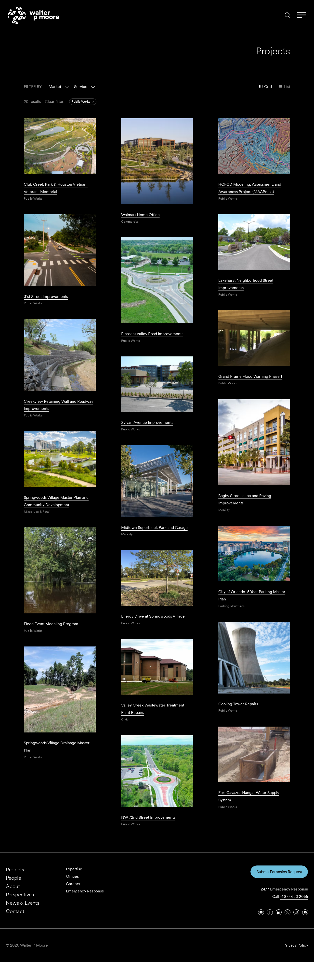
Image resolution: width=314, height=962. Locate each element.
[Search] (287, 15)
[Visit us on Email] (305, 912)
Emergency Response (85, 891)
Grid (268, 86)
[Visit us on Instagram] (296, 912)
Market (55, 86)
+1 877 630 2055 (294, 896)
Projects (15, 869)
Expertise (74, 869)
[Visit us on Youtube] (261, 912)
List (287, 86)
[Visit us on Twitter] (287, 912)
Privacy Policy (296, 945)
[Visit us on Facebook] (270, 912)
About (13, 886)
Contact (15, 911)
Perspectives (20, 894)
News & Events (22, 903)
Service (80, 86)
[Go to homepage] (33, 15)
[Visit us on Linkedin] (279, 912)
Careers (73, 883)
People (13, 878)
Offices (72, 876)
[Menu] (301, 15)
